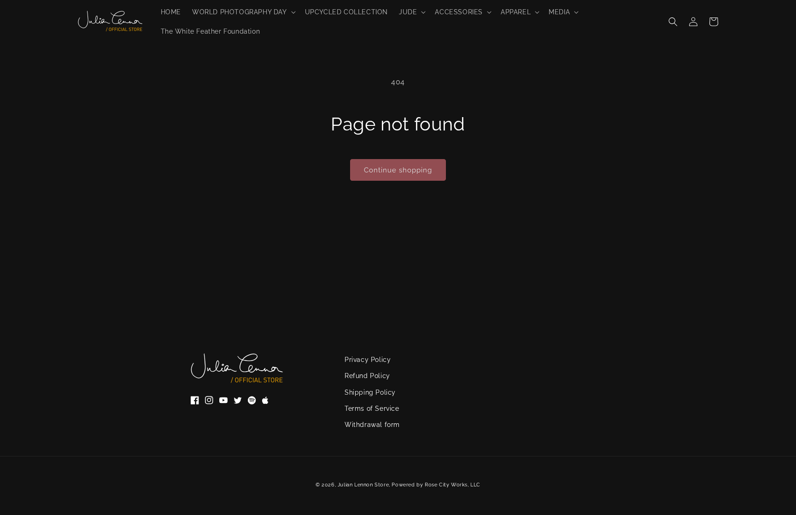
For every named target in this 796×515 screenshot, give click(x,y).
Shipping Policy (370, 392)
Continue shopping (398, 170)
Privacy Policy (368, 359)
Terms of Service (372, 408)
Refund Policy (367, 375)
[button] (243, 12)
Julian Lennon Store (363, 485)
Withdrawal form (372, 424)
